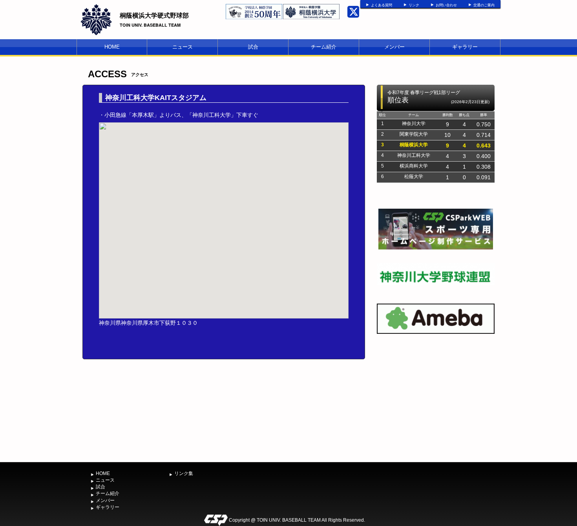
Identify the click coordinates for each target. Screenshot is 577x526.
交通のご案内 (484, 5)
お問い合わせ (446, 5)
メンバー (394, 47)
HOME (112, 47)
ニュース (182, 47)
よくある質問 (381, 5)
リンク (414, 5)
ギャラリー (465, 47)
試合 (253, 47)
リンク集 (183, 473)
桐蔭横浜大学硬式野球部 (154, 15)
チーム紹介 (323, 47)
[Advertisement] (436, 400)
